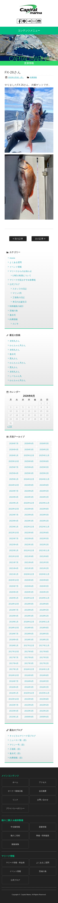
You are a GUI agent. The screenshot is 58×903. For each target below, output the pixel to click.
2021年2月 (44, 568)
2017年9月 (29, 652)
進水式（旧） (16, 753)
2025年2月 (44, 473)
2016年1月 (13, 693)
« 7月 (9, 426)
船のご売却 (15, 836)
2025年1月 (13, 479)
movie (12, 258)
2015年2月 (44, 711)
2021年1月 (13, 574)
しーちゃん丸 (16, 376)
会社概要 (42, 791)
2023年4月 (13, 521)
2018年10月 (14, 628)
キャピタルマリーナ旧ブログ (23, 736)
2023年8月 (44, 509)
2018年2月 (44, 640)
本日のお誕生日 (20, 302)
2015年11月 (44, 693)
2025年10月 (14, 461)
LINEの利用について (22, 275)
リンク (15, 800)
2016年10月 (14, 675)
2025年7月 (13, 467)
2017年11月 (44, 645)
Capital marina (30, 9)
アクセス (42, 782)
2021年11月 (44, 550)
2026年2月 (44, 449)
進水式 (13, 315)
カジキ (16, 324)
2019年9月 (29, 604)
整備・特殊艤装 (42, 836)
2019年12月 (29, 598)
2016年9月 (29, 675)
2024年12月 (29, 479)
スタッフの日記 (20, 289)
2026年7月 (13, 443)
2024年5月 (44, 491)
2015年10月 (14, 699)
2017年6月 (29, 657)
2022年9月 (29, 533)
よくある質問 (16, 262)
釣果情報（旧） (17, 758)
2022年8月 (44, 533)
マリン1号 (17, 293)
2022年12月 (29, 527)
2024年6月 (29, 491)
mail (34, 21)
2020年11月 (44, 574)
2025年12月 (29, 455)
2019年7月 (13, 610)
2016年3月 (29, 687)
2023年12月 (29, 503)
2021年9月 (29, 556)
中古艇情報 (15, 827)
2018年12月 (29, 622)
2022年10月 (14, 533)
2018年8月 (44, 628)
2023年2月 (44, 521)
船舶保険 (15, 844)
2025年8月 (44, 461)
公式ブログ (15, 284)
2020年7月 (13, 586)
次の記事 (39, 238)
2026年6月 (29, 443)
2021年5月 (44, 562)
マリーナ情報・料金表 (15, 863)
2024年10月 (14, 485)
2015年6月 (29, 705)
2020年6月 (29, 586)
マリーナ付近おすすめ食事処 (23, 280)
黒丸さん (14, 358)
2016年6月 (29, 681)
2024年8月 (44, 485)
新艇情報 (42, 827)
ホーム (15, 782)
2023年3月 (29, 521)
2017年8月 (44, 652)
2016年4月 (13, 687)
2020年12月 (29, 574)
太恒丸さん (15, 341)
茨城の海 (14, 310)
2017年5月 (44, 657)
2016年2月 (44, 687)
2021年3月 (29, 568)
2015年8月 (44, 699)
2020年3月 (29, 592)
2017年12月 (29, 645)
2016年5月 (44, 681)
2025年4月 (13, 473)
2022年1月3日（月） (16, 77)
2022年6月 (29, 538)
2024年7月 (13, 491)
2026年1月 (13, 455)
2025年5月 (44, 467)
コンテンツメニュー (29, 30)
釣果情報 (33, 77)
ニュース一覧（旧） (19, 740)
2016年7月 (13, 681)
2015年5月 (44, 705)
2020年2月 (44, 592)
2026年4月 (13, 449)
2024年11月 (44, 479)
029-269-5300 (39, 21)
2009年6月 (44, 717)
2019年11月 (44, 598)
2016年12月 (29, 669)
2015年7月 (13, 705)
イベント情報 (16, 267)
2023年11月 (44, 503)
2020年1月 (13, 598)
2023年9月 (29, 509)
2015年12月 (29, 693)
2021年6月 (29, 562)
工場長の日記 (19, 297)
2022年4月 (13, 545)
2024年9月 (29, 485)
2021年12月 (29, 550)
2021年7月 (13, 562)
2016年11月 (44, 669)
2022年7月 (13, 538)
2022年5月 (44, 538)
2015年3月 (29, 711)
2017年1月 (13, 669)
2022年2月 (44, 545)
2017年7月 (13, 657)
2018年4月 (13, 640)
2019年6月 (29, 610)
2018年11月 (44, 622)
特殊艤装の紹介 (17, 306)
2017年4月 (13, 663)
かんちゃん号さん (18, 345)
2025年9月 (29, 461)
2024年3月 (29, 497)
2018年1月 (13, 645)
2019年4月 (13, 616)
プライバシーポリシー (15, 808)
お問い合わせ (42, 800)
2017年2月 (44, 663)
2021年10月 (14, 556)
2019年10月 (14, 604)
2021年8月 (44, 556)
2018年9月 (29, 628)
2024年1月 (13, 503)
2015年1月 (13, 717)
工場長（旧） (16, 749)
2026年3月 (29, 449)
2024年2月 (44, 497)
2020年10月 (14, 580)
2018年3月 (29, 640)
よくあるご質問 (42, 863)
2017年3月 (29, 663)
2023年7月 (13, 515)
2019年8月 (44, 604)
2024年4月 (13, 497)
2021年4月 (13, 568)
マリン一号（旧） (18, 745)
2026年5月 (44, 443)
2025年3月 (29, 473)
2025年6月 (29, 467)
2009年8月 (29, 717)
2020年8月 (44, 580)
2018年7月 (13, 634)
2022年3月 (29, 545)
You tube (29, 21)
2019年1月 (13, 622)
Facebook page (19, 21)
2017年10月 (14, 652)
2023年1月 (13, 527)
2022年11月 (44, 527)
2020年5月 (44, 586)
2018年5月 (44, 634)
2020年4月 (13, 592)
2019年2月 (44, 616)
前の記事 (18, 238)
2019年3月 (29, 616)
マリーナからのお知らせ (21, 271)
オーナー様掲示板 (15, 791)
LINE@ (24, 21)
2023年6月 (29, 515)
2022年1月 (13, 550)
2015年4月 (13, 711)
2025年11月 (44, 455)
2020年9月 (29, 580)
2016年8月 (44, 675)
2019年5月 (44, 610)
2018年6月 (29, 634)
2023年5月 (44, 515)
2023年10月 (14, 509)
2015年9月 (29, 699)
